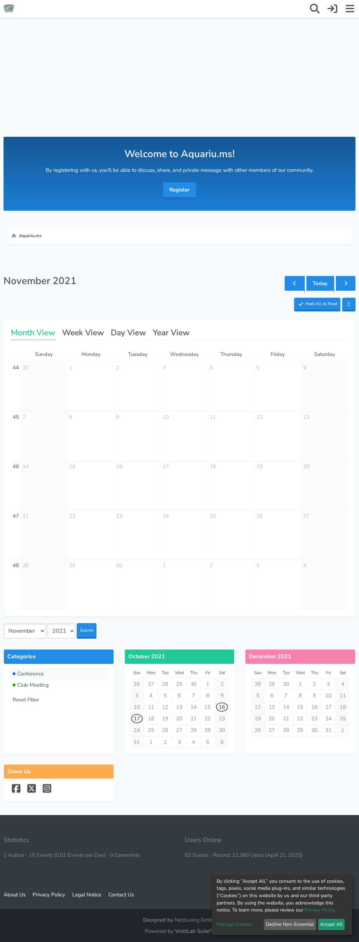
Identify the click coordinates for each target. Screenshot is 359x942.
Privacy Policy (319, 910)
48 (16, 565)
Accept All (331, 924)
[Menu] (350, 9)
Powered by (179, 931)
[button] (348, 304)
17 (137, 718)
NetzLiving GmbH (195, 919)
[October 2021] (294, 283)
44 (16, 367)
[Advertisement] (179, 84)
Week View (83, 332)
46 (16, 466)
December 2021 (270, 656)
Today (320, 283)
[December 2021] (345, 283)
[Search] (315, 9)
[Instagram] (47, 791)
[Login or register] (332, 9)
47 (16, 515)
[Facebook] (17, 791)
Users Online (203, 840)
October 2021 (146, 656)
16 (222, 707)
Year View (171, 332)
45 (16, 416)
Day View (128, 332)
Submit (86, 630)
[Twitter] (32, 791)
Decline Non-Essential (290, 924)
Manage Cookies (234, 924)
